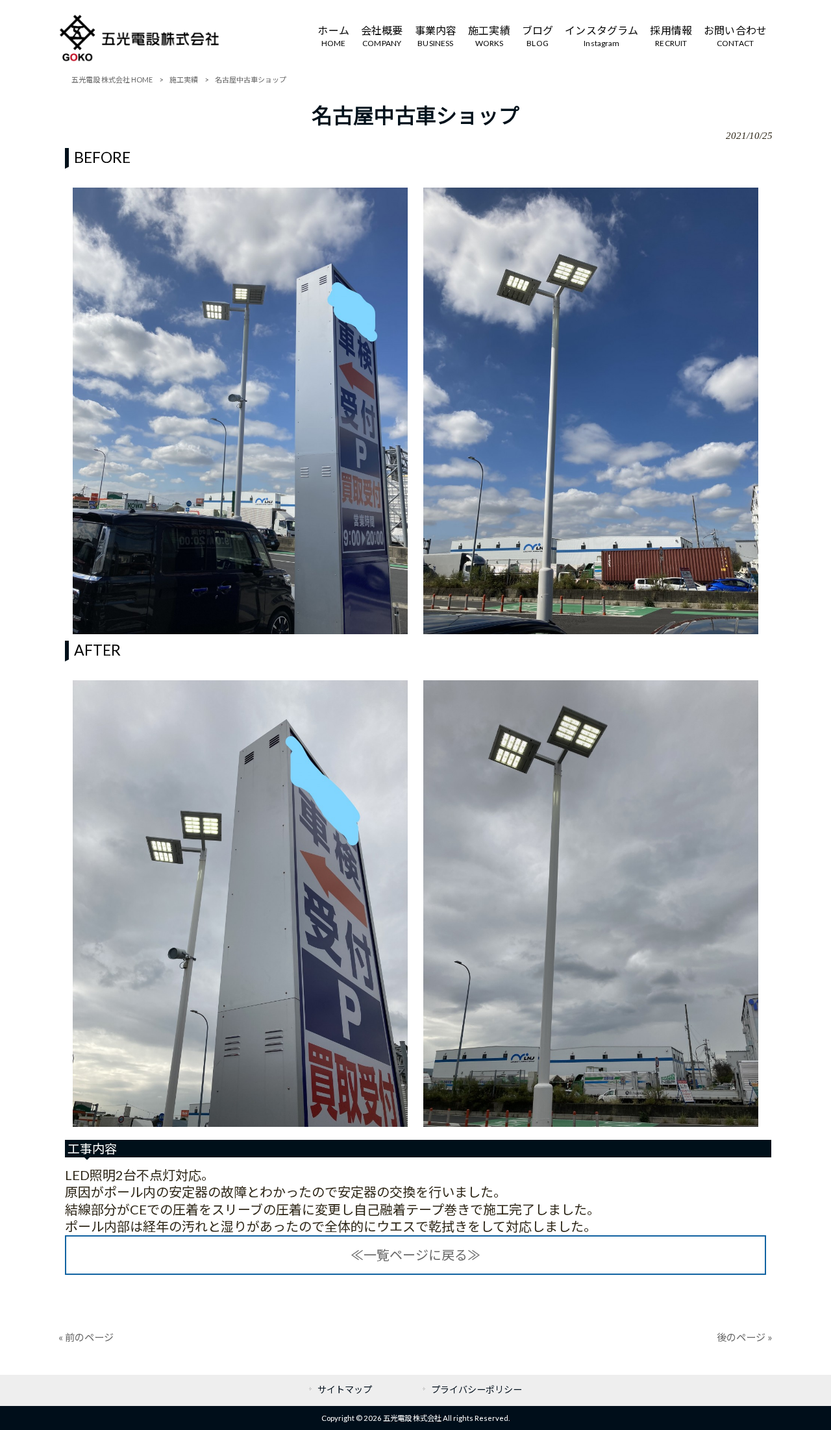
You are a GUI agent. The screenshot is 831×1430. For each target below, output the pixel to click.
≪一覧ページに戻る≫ (415, 1255)
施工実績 (183, 79)
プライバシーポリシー (476, 1389)
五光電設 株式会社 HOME (112, 79)
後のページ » (745, 1337)
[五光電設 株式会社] (139, 58)
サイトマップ (344, 1389)
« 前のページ (86, 1337)
